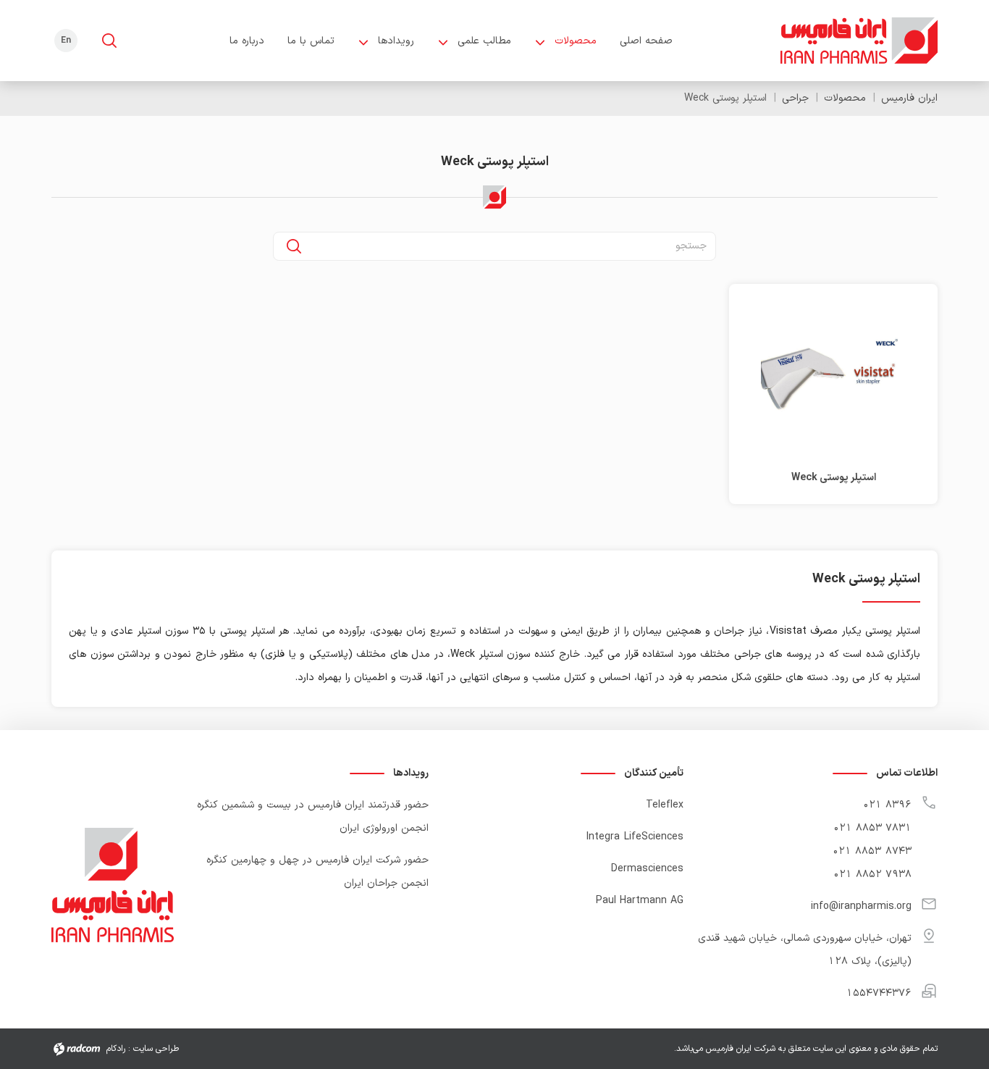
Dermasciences (647, 868)
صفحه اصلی (646, 41)
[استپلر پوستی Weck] (833, 373)
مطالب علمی (484, 41)
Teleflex (664, 805)
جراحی (795, 98)
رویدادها (396, 41)
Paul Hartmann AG (639, 900)
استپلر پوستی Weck (833, 477)
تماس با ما (310, 41)
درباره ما (247, 41)
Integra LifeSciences (634, 836)
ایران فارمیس (909, 98)
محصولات (576, 41)
